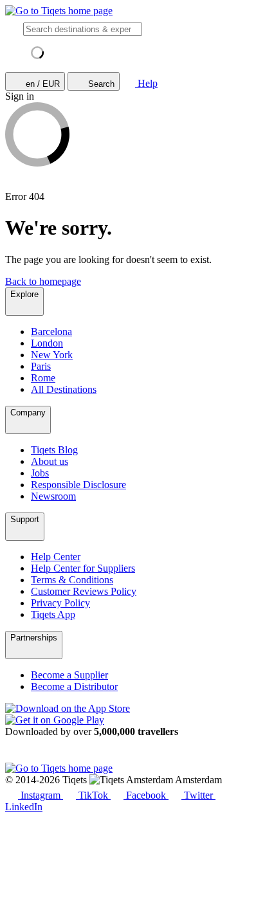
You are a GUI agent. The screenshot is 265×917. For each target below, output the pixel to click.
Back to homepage (43, 281)
